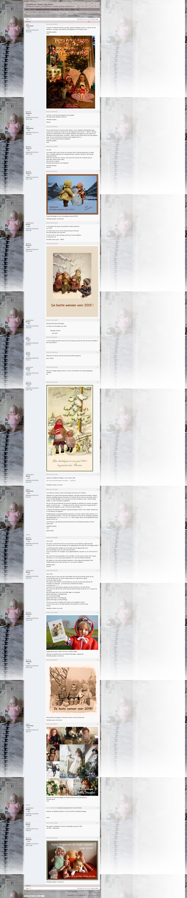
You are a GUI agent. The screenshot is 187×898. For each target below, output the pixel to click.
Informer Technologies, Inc (93, 895)
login (83, 19)
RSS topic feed (94, 21)
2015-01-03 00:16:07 (52, 337)
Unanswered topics (93, 12)
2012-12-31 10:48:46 (52, 146)
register (88, 19)
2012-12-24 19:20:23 (52, 24)
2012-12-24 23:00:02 (52, 111)
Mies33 (28, 823)
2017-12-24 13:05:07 (52, 724)
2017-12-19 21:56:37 (52, 660)
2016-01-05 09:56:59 (52, 537)
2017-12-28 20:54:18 (52, 808)
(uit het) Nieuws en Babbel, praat (57, 16)
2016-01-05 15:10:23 (52, 570)
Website (28, 534)
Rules (62, 9)
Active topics (83, 12)
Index (27, 9)
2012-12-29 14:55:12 (52, 126)
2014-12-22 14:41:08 (52, 243)
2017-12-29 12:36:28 (52, 823)
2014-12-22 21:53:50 (52, 320)
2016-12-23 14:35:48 (52, 612)
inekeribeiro (30, 223)
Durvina (28, 111)
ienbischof (29, 367)
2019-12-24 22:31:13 (52, 838)
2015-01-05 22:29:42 (52, 367)
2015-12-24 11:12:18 (51, 474)
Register (72, 9)
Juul (27, 337)
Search (67, 9)
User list (32, 9)
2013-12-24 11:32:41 (51, 171)
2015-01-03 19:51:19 (52, 352)
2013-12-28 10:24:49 (52, 223)
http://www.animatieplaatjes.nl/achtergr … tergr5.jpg (60, 480)
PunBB (76, 895)
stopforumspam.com (65, 517)
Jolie (27, 24)
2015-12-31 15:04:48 (52, 489)
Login (77, 9)
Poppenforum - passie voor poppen (39, 4)
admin (28, 489)
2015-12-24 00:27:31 (52, 382)
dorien (28, 352)
